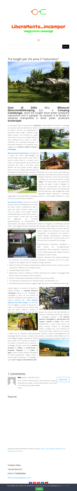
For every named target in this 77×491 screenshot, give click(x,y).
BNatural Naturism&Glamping (18, 153)
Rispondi (63, 379)
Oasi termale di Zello (15, 202)
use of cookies (65, 485)
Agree (39, 489)
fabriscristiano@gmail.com (19, 477)
